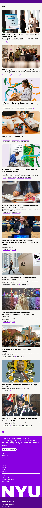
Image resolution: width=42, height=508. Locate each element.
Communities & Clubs (25, 141)
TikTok (3, 469)
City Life (13, 108)
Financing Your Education (27, 425)
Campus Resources (6, 75)
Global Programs (20, 177)
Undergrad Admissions (8, 501)
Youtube (4, 467)
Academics (5, 455)
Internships (14, 249)
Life (3, 453)
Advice (4, 457)
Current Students (24, 75)
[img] (21, 21)
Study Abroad (28, 177)
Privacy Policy (5, 477)
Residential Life (33, 75)
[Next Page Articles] (39, 432)
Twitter (4, 463)
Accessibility (5, 481)
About (3, 475)
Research (13, 321)
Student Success (6, 506)
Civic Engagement (15, 75)
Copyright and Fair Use (8, 479)
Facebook (4, 465)
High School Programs (8, 504)
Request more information (8, 449)
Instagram (4, 461)
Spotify (4, 471)
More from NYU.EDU (7, 499)
